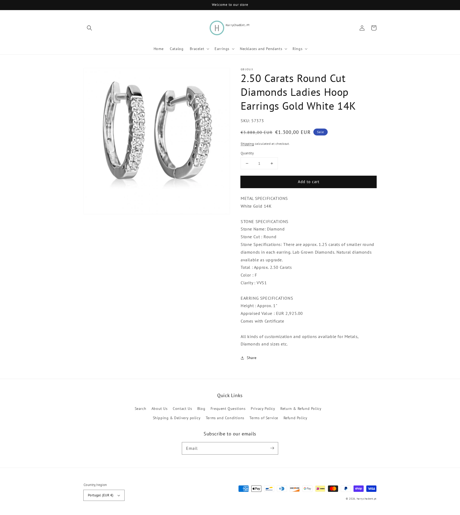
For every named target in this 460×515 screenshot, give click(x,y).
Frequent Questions (228, 408)
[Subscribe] (272, 448)
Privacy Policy (263, 408)
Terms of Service (263, 417)
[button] (89, 28)
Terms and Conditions (225, 417)
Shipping (247, 144)
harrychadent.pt (367, 498)
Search (140, 408)
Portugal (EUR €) (100, 495)
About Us (159, 408)
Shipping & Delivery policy (177, 417)
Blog (201, 408)
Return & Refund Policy (300, 408)
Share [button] (252, 358)
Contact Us (182, 408)
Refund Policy (295, 417)
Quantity (247, 153)
